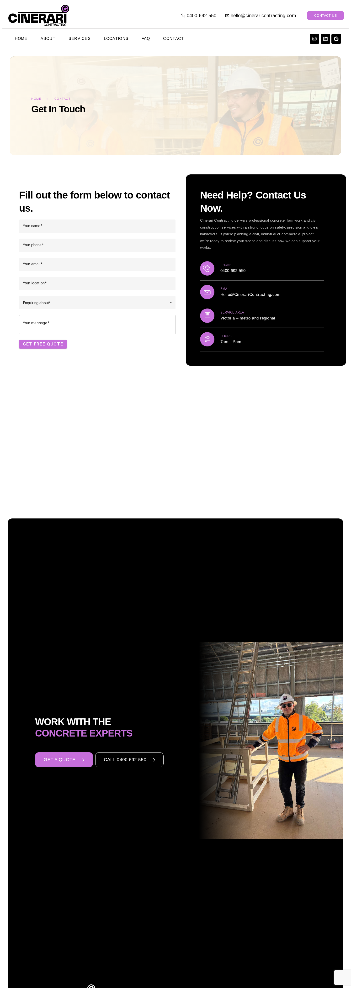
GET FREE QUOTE (43, 344)
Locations (116, 39)
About (48, 39)
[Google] (336, 39)
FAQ (146, 39)
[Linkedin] (325, 39)
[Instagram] (314, 39)
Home (21, 39)
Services (80, 39)
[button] (64, 759)
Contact (173, 39)
